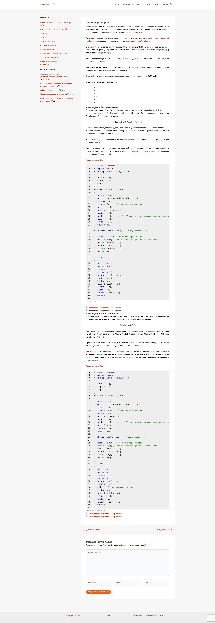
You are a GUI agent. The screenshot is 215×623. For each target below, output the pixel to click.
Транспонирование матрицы (52, 94)
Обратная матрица (48, 90)
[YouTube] (109, 616)
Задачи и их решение (49, 57)
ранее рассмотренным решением (140, 151)
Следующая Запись (165, 530)
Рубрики (127, 4)
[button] (54, 4)
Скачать (140, 4)
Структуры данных (48, 45)
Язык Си (43, 33)
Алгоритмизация (47, 49)
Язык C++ (44, 37)
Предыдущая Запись (91, 530)
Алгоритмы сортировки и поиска (53, 53)
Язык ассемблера (47, 41)
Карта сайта (167, 4)
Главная (115, 4)
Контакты (151, 4)
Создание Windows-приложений (53, 29)
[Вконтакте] (106, 616)
